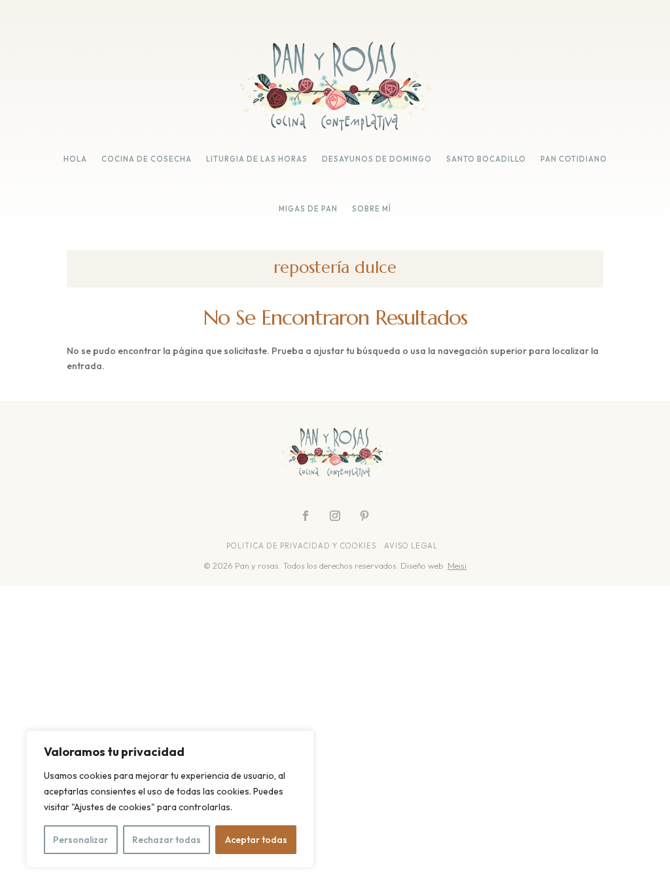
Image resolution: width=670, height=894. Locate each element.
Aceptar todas (256, 840)
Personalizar (80, 840)
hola (75, 159)
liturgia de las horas (257, 159)
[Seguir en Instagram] (335, 515)
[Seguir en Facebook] (305, 515)
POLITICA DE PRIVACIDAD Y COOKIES (301, 545)
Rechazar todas (166, 840)
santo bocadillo (486, 159)
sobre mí (371, 208)
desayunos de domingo (377, 159)
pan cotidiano (573, 159)
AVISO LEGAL (412, 545)
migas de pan (308, 208)
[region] (170, 799)
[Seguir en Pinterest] (364, 515)
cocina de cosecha (146, 159)
